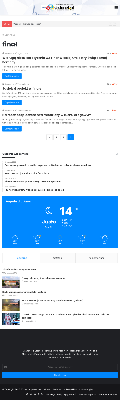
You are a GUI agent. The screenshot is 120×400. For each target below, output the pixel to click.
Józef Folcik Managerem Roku (19, 269)
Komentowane (97, 257)
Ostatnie (57, 257)
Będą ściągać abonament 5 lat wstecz (24, 292)
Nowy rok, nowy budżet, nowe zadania (43, 278)
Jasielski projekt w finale (21, 88)
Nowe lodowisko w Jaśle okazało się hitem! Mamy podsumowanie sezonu (49, 25)
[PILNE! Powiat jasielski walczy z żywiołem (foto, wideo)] (11, 305)
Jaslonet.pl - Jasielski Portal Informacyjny (73, 389)
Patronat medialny (108, 394)
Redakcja (50, 394)
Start (7, 35)
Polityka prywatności (67, 394)
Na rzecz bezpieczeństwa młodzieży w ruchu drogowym (47, 115)
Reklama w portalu (88, 394)
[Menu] (116, 8)
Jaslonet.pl (9, 53)
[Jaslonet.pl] (60, 7)
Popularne (21, 257)
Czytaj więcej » (12, 76)
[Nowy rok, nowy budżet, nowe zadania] (11, 282)
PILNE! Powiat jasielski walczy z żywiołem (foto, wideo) (53, 300)
